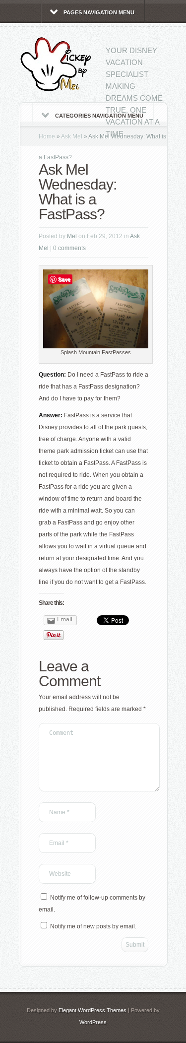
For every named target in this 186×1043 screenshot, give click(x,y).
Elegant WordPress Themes (92, 1010)
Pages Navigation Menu (98, 12)
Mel (72, 236)
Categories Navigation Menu (99, 116)
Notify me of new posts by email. (93, 926)
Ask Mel (71, 136)
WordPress (93, 1022)
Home (47, 136)
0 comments (69, 248)
